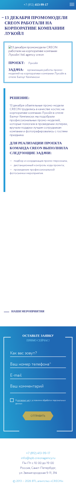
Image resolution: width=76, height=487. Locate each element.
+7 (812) (36, 4)
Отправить (38, 416)
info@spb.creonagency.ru (38, 458)
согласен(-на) (23, 400)
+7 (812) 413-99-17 (38, 453)
